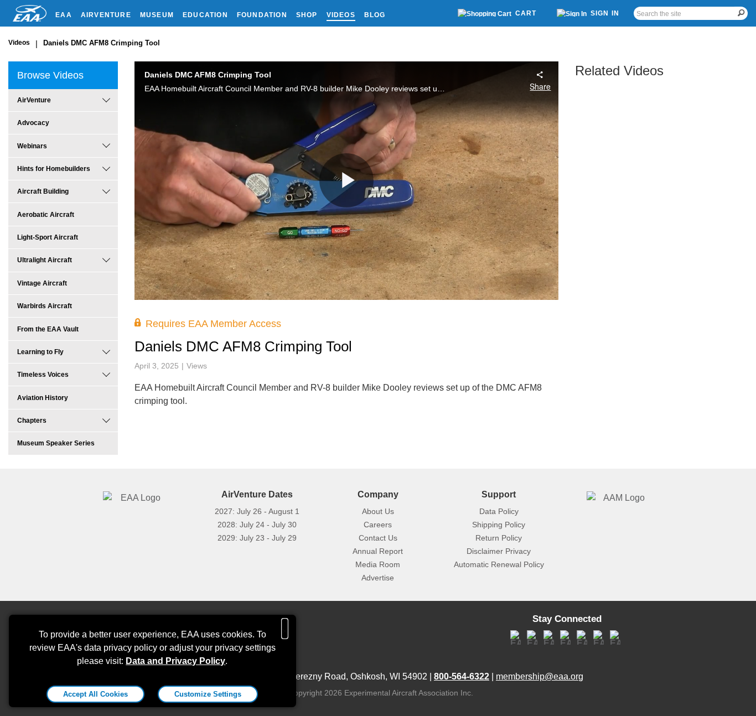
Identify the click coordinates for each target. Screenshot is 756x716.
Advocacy (33, 123)
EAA (63, 15)
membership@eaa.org (539, 676)
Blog (375, 15)
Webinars (32, 146)
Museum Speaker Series (56, 443)
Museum (157, 15)
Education (205, 15)
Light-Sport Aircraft (47, 237)
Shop (307, 15)
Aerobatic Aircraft (45, 215)
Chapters (31, 420)
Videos (341, 15)
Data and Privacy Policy (175, 661)
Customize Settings (207, 694)
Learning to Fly (40, 352)
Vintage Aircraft (42, 283)
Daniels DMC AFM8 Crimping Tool (101, 43)
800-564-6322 (461, 676)
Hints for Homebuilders (53, 169)
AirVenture (106, 15)
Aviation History (42, 398)
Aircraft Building (43, 191)
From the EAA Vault (48, 329)
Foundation (262, 15)
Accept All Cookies (95, 694)
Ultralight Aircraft (44, 260)
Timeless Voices (43, 374)
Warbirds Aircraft (44, 306)
